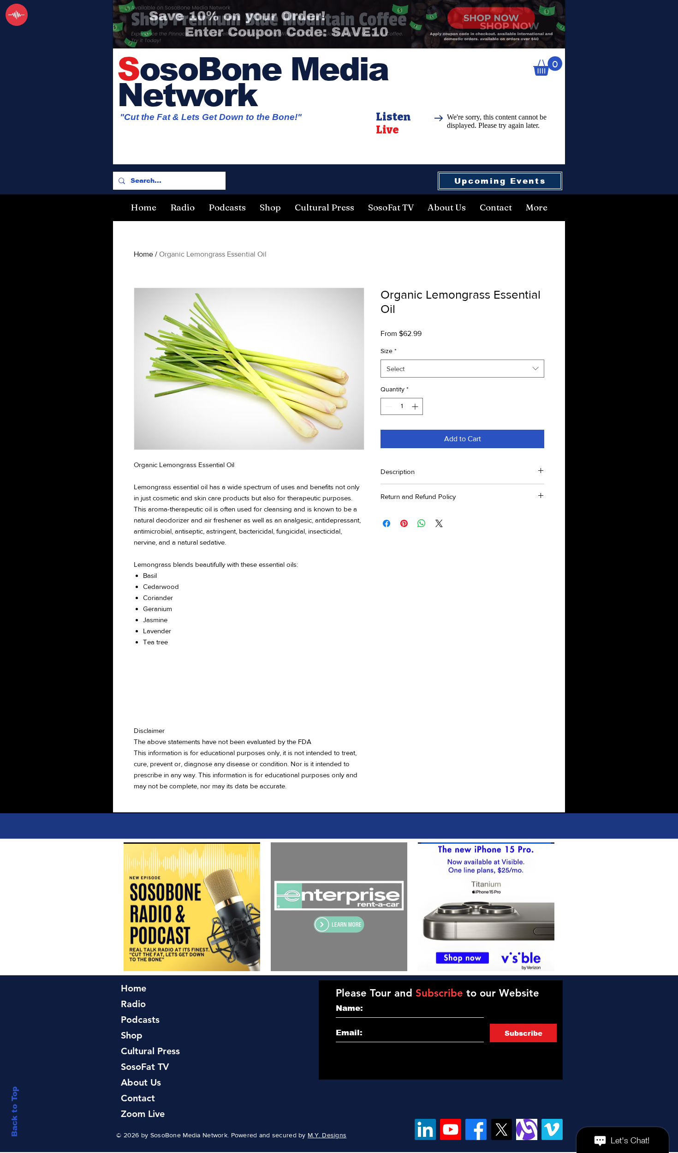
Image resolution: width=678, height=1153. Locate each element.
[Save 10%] (339, 24)
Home (143, 254)
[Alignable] (526, 1129)
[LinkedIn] (425, 1129)
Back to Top (14, 1112)
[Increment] (416, 406)
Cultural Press (150, 1051)
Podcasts (140, 1019)
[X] (501, 1129)
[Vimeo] (552, 1129)
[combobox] (462, 369)
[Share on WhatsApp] (421, 523)
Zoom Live (143, 1113)
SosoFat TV (145, 1066)
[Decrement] (387, 406)
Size (389, 350)
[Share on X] (439, 523)
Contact (138, 1098)
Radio (133, 1003)
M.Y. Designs (327, 1135)
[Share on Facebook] (386, 523)
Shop (132, 1035)
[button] (547, 66)
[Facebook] (476, 1129)
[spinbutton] (401, 406)
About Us (141, 1082)
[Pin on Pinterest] (404, 523)
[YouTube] (450, 1129)
